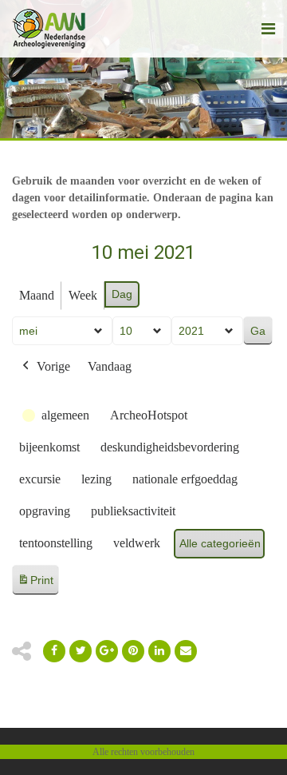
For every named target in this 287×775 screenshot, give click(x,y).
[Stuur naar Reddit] (133, 651)
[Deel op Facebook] (54, 651)
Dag (122, 294)
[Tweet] (80, 651)
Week (83, 295)
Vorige (53, 366)
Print (35, 584)
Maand (36, 295)
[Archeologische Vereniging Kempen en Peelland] (49, 29)
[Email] (159, 651)
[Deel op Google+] (107, 651)
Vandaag (110, 366)
